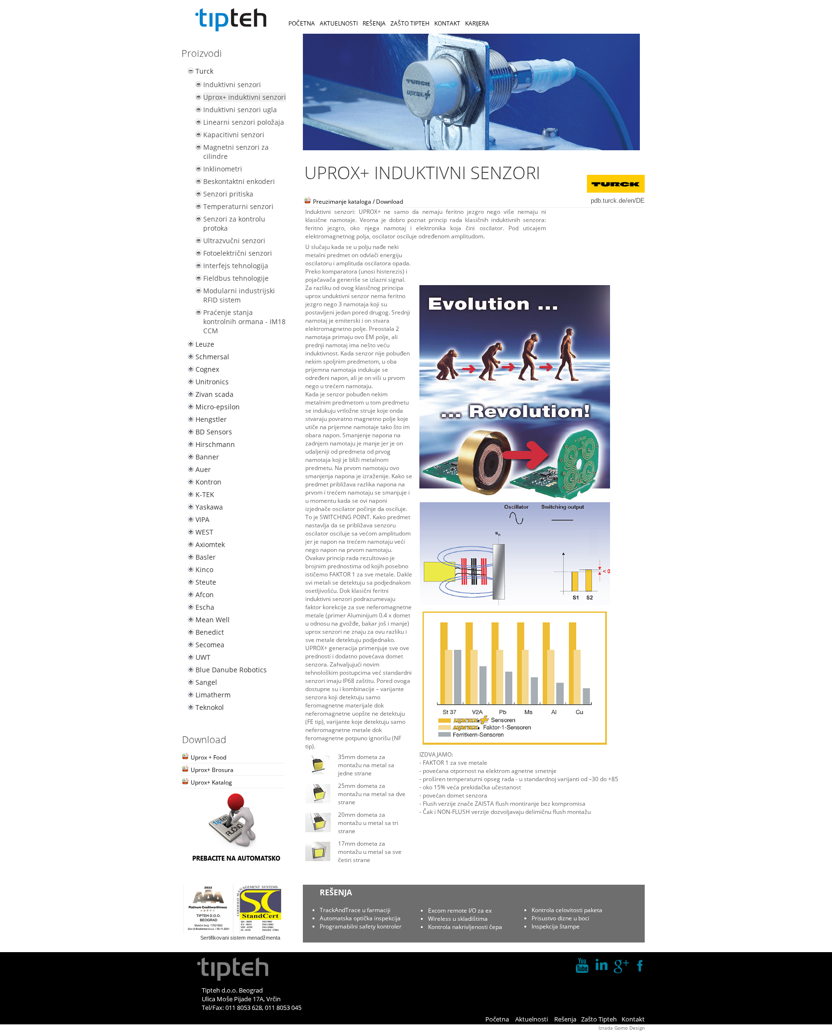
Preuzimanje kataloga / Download (357, 201)
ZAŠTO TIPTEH (409, 23)
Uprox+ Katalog (210, 782)
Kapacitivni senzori (233, 134)
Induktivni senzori (232, 84)
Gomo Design (629, 1027)
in (601, 965)
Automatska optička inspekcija (360, 918)
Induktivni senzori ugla (240, 109)
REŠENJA (374, 23)
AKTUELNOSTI (339, 23)
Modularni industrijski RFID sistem (239, 295)
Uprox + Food (207, 757)
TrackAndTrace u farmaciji (355, 910)
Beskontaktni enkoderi (239, 181)
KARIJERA (477, 23)
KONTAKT (447, 23)
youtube (582, 965)
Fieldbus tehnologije (236, 278)
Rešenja (565, 1019)
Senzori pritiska (228, 193)
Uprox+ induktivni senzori (244, 97)
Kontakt (633, 1019)
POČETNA (301, 23)
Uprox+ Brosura (211, 770)
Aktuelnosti (531, 1019)
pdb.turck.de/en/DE (618, 200)
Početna (497, 1019)
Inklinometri (222, 168)
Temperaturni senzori (238, 206)
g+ (620, 965)
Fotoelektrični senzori (237, 253)
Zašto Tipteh (599, 1019)
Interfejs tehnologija (235, 265)
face (640, 965)
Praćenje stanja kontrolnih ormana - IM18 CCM (244, 321)
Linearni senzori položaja (243, 122)
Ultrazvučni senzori (234, 240)
